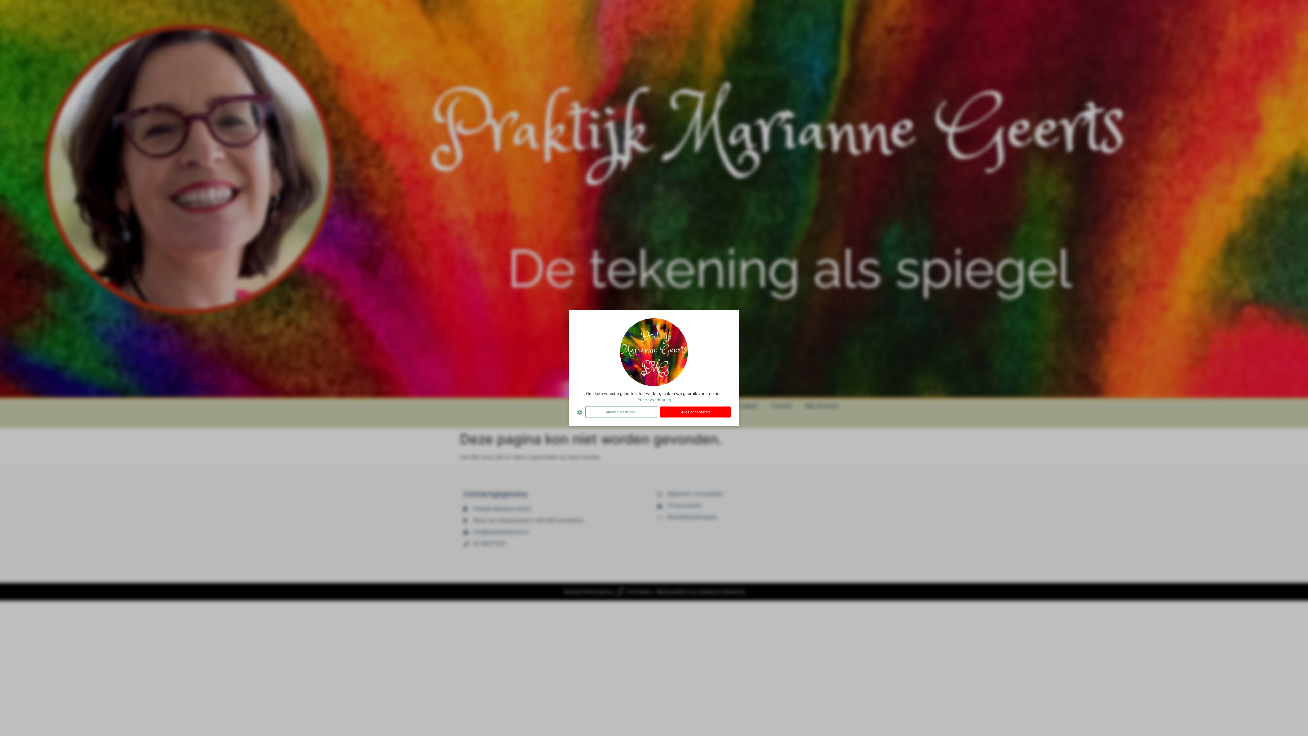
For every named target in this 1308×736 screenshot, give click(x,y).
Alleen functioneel (621, 412)
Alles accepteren (695, 412)
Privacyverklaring (654, 399)
